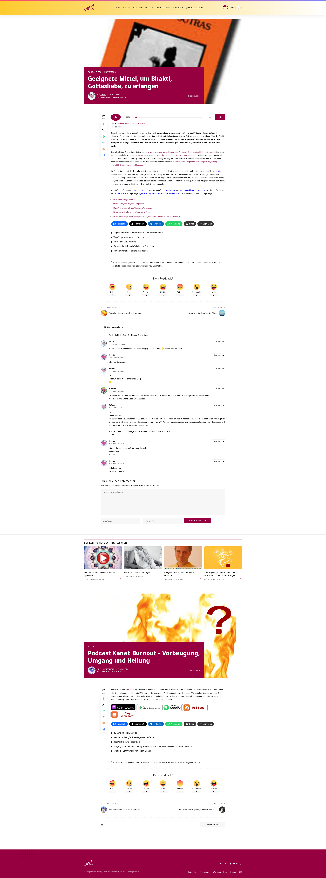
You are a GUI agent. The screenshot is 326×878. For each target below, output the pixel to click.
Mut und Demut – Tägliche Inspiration (130, 250)
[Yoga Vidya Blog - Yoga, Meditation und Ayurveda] (89, 7)
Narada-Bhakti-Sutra (157, 262)
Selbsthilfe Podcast (169, 762)
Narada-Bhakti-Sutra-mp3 (177, 262)
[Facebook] (230, 863)
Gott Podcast (143, 262)
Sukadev (198, 262)
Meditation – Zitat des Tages (137, 572)
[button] (227, 7)
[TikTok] (240, 863)
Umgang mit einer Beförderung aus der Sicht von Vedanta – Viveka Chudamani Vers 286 (153, 746)
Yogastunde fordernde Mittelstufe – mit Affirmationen (138, 232)
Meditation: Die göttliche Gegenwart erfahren (134, 737)
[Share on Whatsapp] (104, 136)
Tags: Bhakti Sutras (118, 266)
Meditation (217, 171)
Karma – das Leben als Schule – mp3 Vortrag (133, 246)
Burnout (128, 689)
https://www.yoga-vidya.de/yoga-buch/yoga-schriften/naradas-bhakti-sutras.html (146, 216)
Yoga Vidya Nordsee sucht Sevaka (128, 237)
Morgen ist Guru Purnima (124, 241)
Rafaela (103, 95)
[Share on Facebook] (104, 124)
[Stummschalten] (220, 117)
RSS (121, 126)
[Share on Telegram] (104, 142)
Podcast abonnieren (144, 762)
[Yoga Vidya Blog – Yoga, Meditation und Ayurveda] (88, 863)
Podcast (92, 72)
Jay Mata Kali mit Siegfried (125, 732)
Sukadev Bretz (140, 190)
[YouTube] (234, 863)
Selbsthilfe (157, 762)
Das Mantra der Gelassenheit (126, 741)
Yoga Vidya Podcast (193, 762)
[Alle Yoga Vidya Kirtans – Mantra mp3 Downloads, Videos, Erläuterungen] (223, 557)
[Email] (104, 149)
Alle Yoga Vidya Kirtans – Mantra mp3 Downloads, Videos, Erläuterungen (221, 574)
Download (141, 123)
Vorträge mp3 (146, 266)
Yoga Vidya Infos (107, 669)
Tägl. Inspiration (107, 72)
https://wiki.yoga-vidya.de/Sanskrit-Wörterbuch (132, 208)
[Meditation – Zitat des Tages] (143, 557)
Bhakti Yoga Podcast (129, 262)
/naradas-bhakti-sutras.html (181, 152)
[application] (168, 116)
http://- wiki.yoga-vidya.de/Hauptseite (128, 203)
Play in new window (126, 123)
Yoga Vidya (157, 266)
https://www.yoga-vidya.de (124, 199)
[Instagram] (237, 863)
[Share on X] (104, 130)
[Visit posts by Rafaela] (92, 96)
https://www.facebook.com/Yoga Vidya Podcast (133, 212)
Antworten (219, 342)
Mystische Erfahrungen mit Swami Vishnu (132, 750)
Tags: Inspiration (133, 266)
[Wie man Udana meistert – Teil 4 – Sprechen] (103, 557)
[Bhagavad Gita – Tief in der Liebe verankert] (183, 557)
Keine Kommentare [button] (213, 824)
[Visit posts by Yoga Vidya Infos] (92, 670)
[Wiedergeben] (116, 117)
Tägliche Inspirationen (212, 262)
